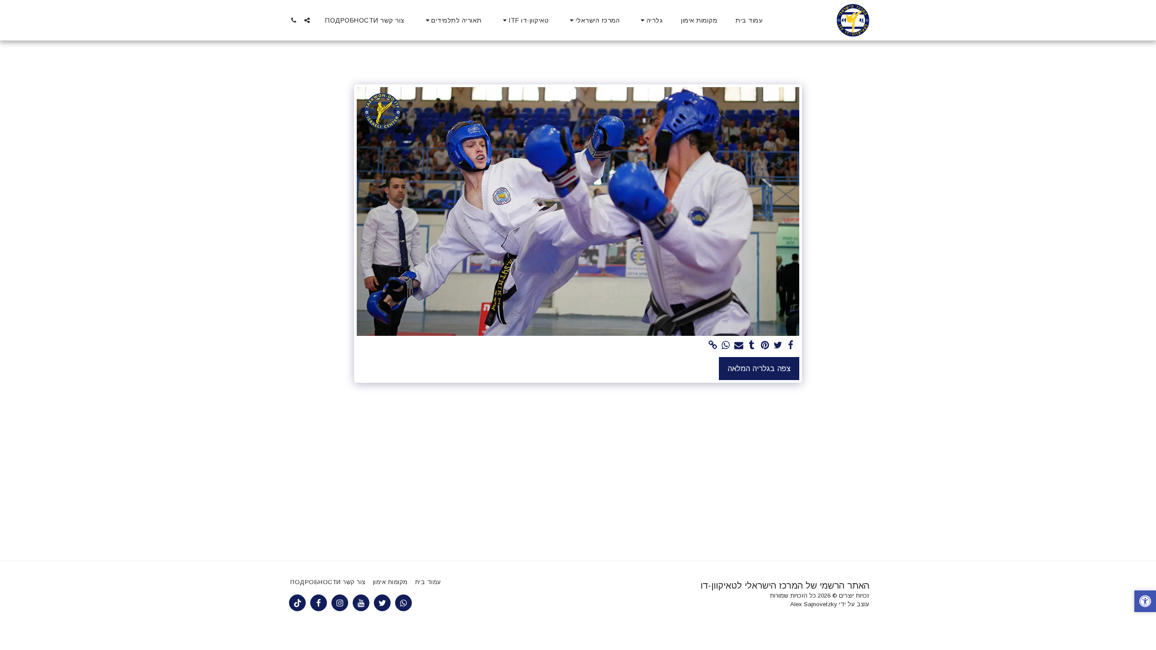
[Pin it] (764, 345)
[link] (713, 345)
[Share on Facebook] (791, 345)
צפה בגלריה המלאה (759, 368)
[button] (650, 20)
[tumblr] (752, 345)
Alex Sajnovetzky (813, 604)
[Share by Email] (739, 345)
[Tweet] (778, 345)
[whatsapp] (726, 345)
